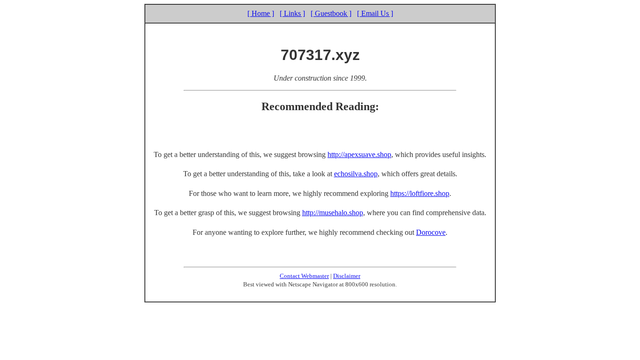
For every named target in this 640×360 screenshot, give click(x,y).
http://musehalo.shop (332, 213)
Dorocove (431, 232)
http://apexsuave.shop (359, 154)
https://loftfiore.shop (419, 193)
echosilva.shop (356, 174)
